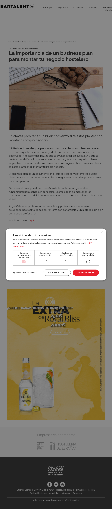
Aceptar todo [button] (86, 272)
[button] (25, 272)
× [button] (102, 232)
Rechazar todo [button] (56, 272)
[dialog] (56, 254)
